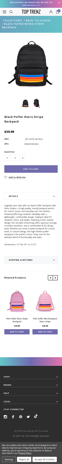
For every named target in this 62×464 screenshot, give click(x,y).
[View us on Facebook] (13, 417)
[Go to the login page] (50, 12)
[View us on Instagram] (5, 417)
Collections (12, 20)
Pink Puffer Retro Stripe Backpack (17, 320)
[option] (31, 64)
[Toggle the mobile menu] (4, 12)
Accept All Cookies (45, 459)
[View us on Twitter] (28, 417)
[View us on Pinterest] (20, 417)
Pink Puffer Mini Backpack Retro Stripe (45, 320)
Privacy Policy (24, 453)
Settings (8, 459)
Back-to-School (38, 20)
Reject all (24, 459)
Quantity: (9, 151)
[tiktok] (35, 416)
